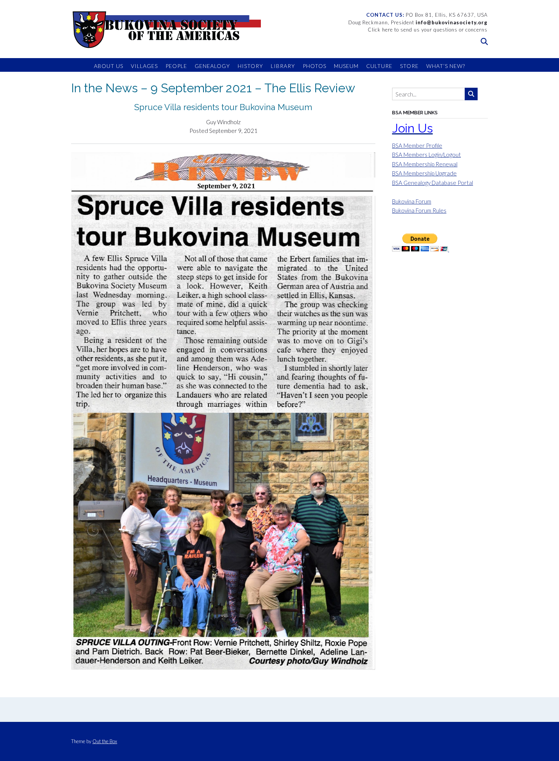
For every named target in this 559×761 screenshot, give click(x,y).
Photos (314, 66)
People (176, 66)
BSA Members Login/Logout (426, 154)
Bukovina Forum (411, 201)
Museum (346, 66)
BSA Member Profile (417, 145)
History (250, 66)
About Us (108, 66)
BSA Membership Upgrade (424, 173)
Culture (379, 66)
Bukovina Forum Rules (419, 210)
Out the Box (104, 741)
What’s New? (445, 66)
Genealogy (212, 66)
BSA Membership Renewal (424, 164)
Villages (144, 66)
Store (409, 66)
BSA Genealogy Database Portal (432, 182)
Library (283, 66)
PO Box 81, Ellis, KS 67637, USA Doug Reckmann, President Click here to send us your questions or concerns (418, 22)
